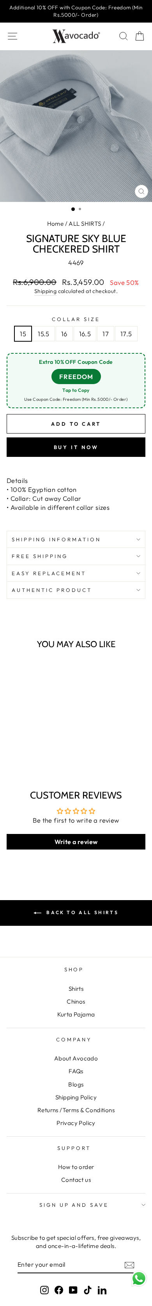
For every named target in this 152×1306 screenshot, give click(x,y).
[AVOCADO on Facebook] (59, 1289)
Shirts (76, 988)
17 (106, 334)
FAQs (76, 1071)
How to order (76, 1167)
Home (55, 223)
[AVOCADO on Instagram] (44, 1289)
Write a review (76, 842)
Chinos (76, 1001)
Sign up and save (74, 1205)
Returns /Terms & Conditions (76, 1110)
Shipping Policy (76, 1097)
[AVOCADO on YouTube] (73, 1289)
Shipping (45, 291)
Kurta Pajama (76, 1014)
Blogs (75, 1084)
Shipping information (56, 539)
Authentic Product (52, 590)
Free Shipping (40, 556)
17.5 (126, 334)
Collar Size (76, 319)
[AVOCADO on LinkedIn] (102, 1289)
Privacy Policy (76, 1123)
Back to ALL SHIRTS (81, 912)
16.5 (85, 334)
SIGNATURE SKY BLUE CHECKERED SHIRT (34, 740)
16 (64, 334)
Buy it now (76, 447)
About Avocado (76, 1058)
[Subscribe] (129, 1265)
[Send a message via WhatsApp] (139, 1278)
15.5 (43, 334)
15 (23, 334)
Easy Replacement (49, 573)
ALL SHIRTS (85, 223)
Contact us (76, 1179)
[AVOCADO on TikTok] (87, 1289)
